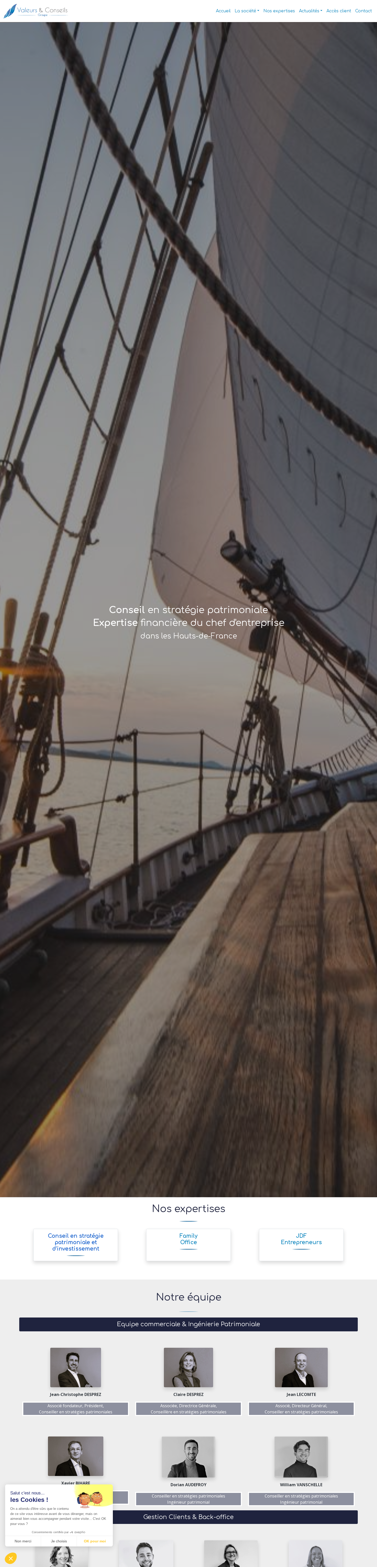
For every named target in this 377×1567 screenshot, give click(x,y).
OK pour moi (95, 1541)
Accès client (338, 11)
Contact (363, 11)
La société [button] (245, 11)
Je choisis (59, 1541)
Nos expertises (279, 11)
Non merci (23, 1541)
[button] (11, 1558)
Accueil (223, 11)
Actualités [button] (309, 11)
